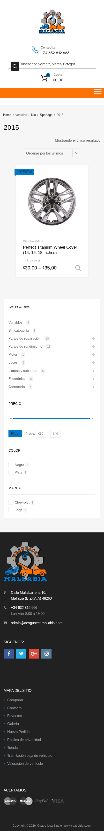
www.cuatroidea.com (77, 825)
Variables (15, 322)
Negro (19, 465)
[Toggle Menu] (98, 93)
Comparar (15, 700)
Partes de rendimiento (25, 346)
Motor (12, 354)
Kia (33, 115)
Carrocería (16, 387)
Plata (18, 472)
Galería (13, 724)
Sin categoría (18, 330)
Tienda (12, 747)
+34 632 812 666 (53, 53)
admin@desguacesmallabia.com (37, 623)
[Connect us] (9, 653)
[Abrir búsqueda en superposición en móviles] (52, 64)
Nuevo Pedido (18, 732)
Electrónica (16, 379)
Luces (13, 362)
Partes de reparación (24, 338)
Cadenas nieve (33, 241)
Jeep (18, 510)
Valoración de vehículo (25, 763)
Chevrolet (22, 502)
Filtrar (15, 434)
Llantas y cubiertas (22, 371)
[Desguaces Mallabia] (52, 34)
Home (7, 115)
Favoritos (14, 716)
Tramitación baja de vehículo (29, 755)
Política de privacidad (24, 740)
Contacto (14, 708)
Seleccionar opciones (78, 268)
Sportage (46, 115)
